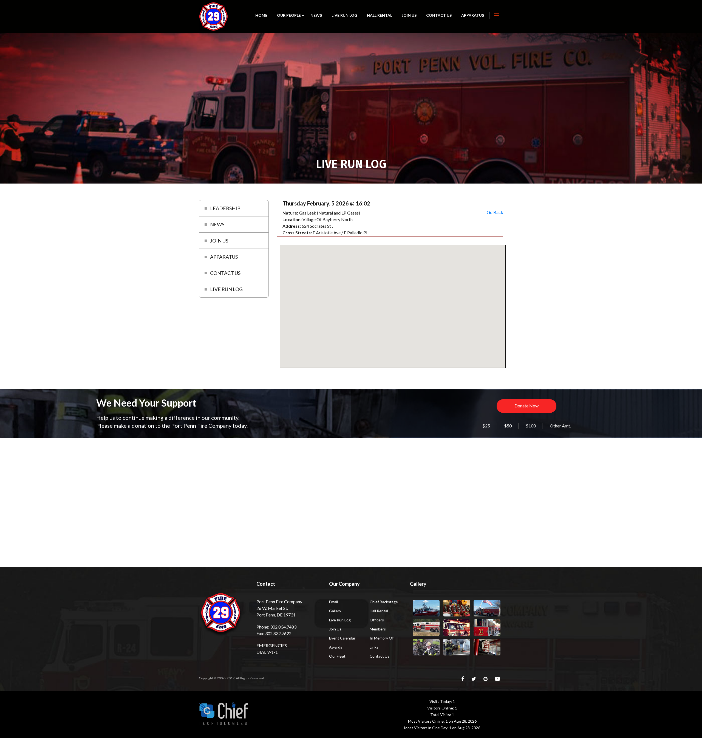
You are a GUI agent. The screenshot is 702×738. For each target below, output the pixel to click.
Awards (335, 647)
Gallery (335, 611)
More (496, 15)
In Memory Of (382, 638)
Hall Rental (379, 15)
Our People (289, 15)
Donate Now (526, 405)
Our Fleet (337, 656)
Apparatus (472, 15)
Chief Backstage (384, 601)
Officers (377, 620)
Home (261, 15)
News (316, 15)
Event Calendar (342, 638)
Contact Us (439, 15)
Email (333, 601)
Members (378, 629)
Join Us (409, 15)
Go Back (495, 212)
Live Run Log (344, 15)
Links (374, 647)
